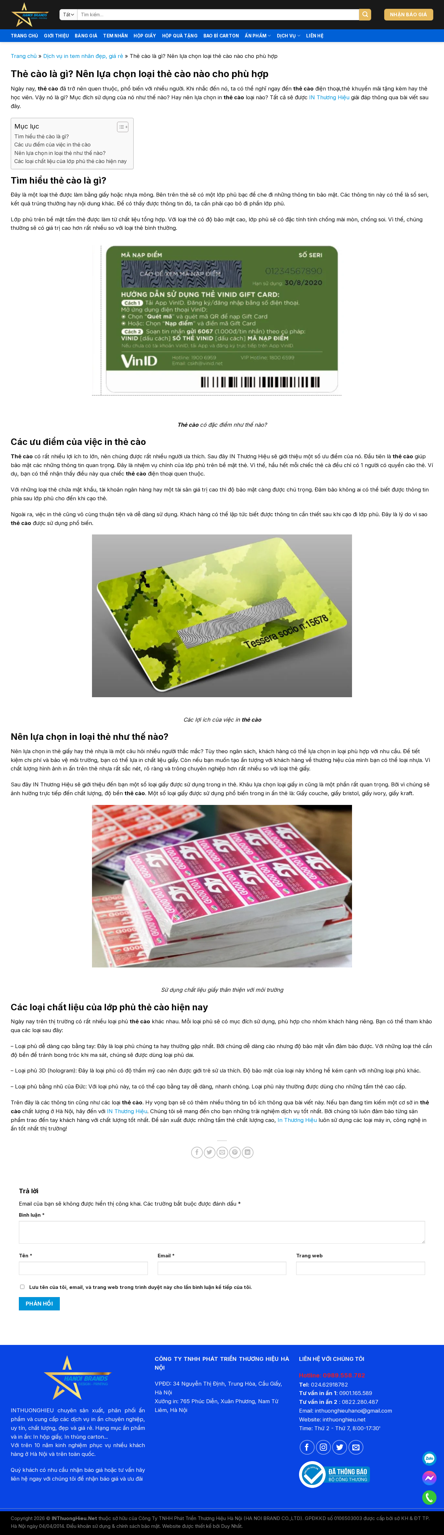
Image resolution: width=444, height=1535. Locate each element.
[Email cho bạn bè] (222, 1152)
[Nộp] (365, 15)
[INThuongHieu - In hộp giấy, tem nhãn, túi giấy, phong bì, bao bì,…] (30, 15)
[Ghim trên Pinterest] (235, 1152)
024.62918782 (329, 1384)
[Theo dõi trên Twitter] (339, 1447)
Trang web (309, 1255)
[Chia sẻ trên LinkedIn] (248, 1152)
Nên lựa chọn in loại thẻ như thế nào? (60, 153)
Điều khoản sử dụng (88, 1526)
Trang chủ (24, 35)
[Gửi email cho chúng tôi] (355, 1447)
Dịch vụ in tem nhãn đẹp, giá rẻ (83, 56)
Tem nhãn (115, 35)
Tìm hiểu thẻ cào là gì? (41, 136)
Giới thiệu (56, 35)
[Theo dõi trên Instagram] (323, 1447)
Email (166, 1255)
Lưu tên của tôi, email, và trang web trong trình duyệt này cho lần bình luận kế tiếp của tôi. (140, 1287)
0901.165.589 (355, 1393)
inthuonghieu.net (344, 1419)
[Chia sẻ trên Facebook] (197, 1152)
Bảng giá (86, 35)
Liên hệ (314, 35)
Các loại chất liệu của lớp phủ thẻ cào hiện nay (70, 161)
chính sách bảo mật (138, 1526)
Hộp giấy (145, 35)
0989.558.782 (344, 1375)
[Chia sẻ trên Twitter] (209, 1152)
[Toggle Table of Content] (119, 126)
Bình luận (32, 1215)
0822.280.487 (360, 1402)
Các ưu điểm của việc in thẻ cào (52, 145)
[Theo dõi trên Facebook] (307, 1447)
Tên (26, 1255)
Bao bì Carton (221, 35)
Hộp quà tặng (180, 35)
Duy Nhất (231, 1526)
